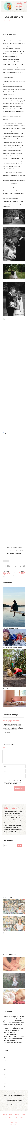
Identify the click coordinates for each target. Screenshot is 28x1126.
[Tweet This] (6, 566)
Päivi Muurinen (10, 808)
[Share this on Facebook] (4, 566)
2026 (5, 1055)
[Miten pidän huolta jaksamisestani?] (14, 626)
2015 (5, 1086)
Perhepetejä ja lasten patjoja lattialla (11, 708)
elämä (20, 1018)
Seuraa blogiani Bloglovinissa (14, 1104)
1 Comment (17, 20)
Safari (20, 1032)
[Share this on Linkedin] (12, 566)
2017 (5, 1080)
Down (16, 1018)
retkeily (13, 1033)
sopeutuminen (10, 1036)
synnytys (18, 1036)
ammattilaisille (7, 1018)
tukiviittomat (19, 1038)
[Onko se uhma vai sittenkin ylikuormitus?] (14, 645)
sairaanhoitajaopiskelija (10, 1034)
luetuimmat (18, 1024)
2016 (5, 1083)
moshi (22, 1028)
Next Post (22, 572)
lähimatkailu (6, 1026)
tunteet (7, 1040)
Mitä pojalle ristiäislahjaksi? (14, 946)
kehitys (18, 1021)
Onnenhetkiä (6, 688)
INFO (10, 1114)
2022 (5, 1066)
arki (11, 1018)
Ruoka (16, 1117)
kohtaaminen (6, 1022)
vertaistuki (10, 1042)
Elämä (10, 1117)
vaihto (12, 1040)
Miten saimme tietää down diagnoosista (14, 986)
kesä (22, 1021)
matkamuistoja (18, 1026)
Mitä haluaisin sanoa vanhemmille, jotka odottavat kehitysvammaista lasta (14, 968)
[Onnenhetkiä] (14, 686)
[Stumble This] (15, 566)
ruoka (17, 1032)
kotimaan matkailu (16, 1022)
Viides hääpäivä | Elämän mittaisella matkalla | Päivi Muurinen (11, 721)
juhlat (5, 1021)
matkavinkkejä (9, 1028)
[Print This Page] (23, 566)
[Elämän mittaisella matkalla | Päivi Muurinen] (14, 12)
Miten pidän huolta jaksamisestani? (11, 628)
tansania (6, 1038)
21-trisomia (7, 1016)
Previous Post (6, 573)
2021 (5, 1069)
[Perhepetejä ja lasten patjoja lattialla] (14, 706)
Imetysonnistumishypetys (14, 1003)
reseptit (7, 1032)
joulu (23, 1018)
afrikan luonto (19, 1016)
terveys (14, 1038)
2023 (5, 1063)
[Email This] (21, 566)
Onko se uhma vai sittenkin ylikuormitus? (12, 647)
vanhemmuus (18, 1040)
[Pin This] (9, 566)
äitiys (20, 1042)
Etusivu (5, 1114)
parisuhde (7, 561)
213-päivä (12, 1016)
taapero (22, 1036)
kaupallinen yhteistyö (10, 1021)
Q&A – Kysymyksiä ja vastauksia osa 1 (14, 928)
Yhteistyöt (16, 1114)
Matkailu (10, 1026)
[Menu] (25, 3)
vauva (5, 1042)
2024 (5, 1060)
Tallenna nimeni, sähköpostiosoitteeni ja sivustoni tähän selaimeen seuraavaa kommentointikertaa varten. (13, 782)
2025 (5, 1057)
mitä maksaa (17, 1028)
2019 (5, 1074)
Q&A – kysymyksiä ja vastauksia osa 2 (14, 912)
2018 (5, 1077)
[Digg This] (18, 566)
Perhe (23, 20)
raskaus (15, 1030)
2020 (5, 1072)
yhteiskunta (16, 1042)
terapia (10, 1038)
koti (10, 1022)
